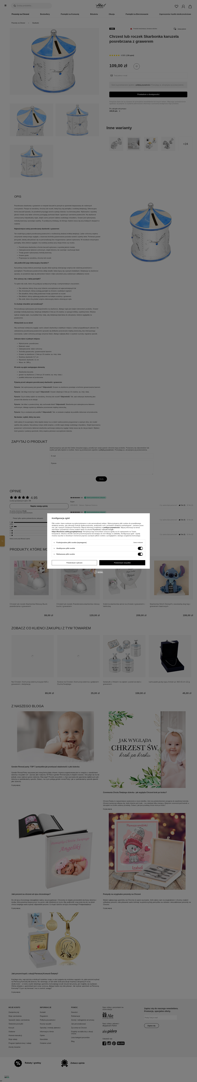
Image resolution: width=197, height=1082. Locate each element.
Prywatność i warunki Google (103, 529)
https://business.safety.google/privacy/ (67, 531)
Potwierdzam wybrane (74, 563)
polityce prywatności (112, 527)
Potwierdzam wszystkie (122, 563)
